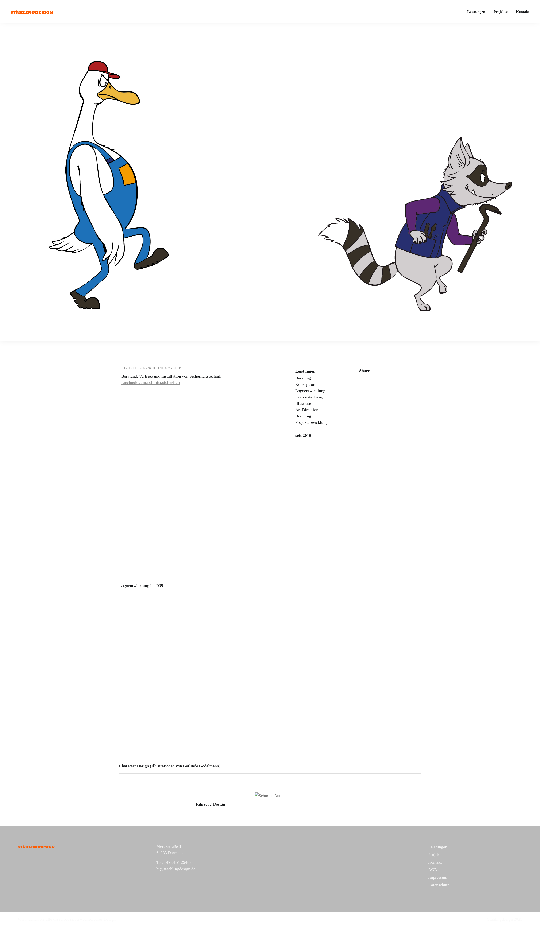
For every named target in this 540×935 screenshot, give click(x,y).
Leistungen (476, 11)
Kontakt (522, 11)
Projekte (501, 11)
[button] (200, 795)
